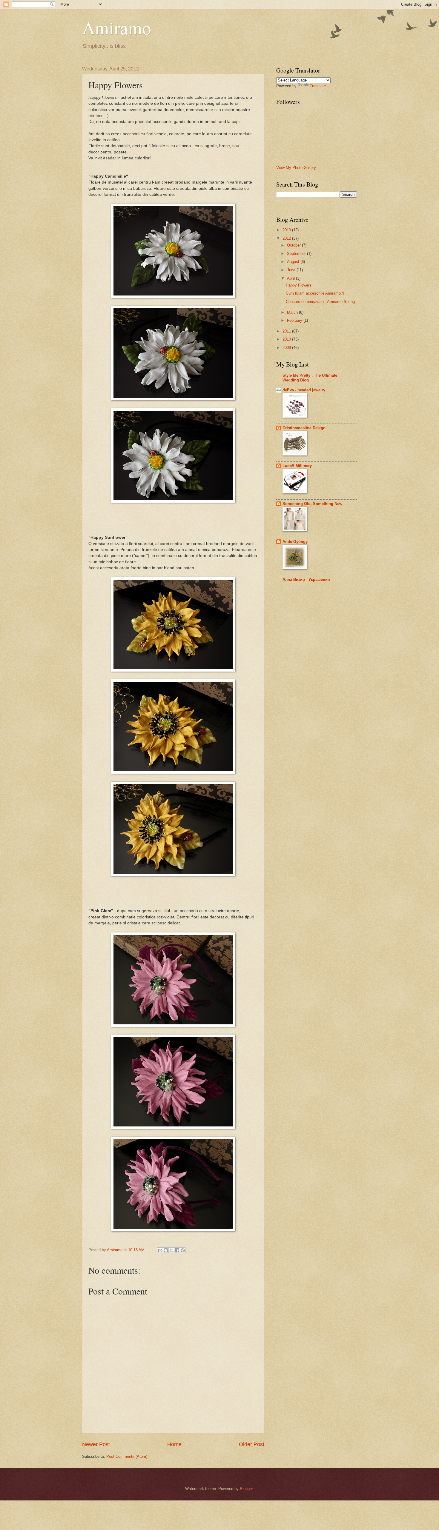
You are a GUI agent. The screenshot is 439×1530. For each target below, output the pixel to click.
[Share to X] (171, 1250)
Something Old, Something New (312, 503)
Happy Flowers (298, 285)
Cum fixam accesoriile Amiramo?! (315, 293)
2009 (287, 347)
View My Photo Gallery (296, 167)
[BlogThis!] (166, 1250)
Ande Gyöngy (295, 541)
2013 (287, 230)
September (297, 253)
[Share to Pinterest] (183, 1250)
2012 (287, 238)
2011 (287, 331)
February (295, 320)
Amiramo (116, 27)
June (292, 270)
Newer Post (96, 1444)
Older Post (251, 1444)
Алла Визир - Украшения (306, 579)
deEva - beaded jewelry (304, 390)
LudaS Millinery (297, 466)
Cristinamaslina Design (304, 428)
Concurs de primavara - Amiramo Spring (320, 301)
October (294, 245)
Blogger (246, 1488)
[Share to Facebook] (177, 1250)
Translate (318, 86)
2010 (287, 339)
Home (174, 1444)
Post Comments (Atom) (126, 1456)
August (293, 261)
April (291, 278)
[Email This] (160, 1250)
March (293, 312)
